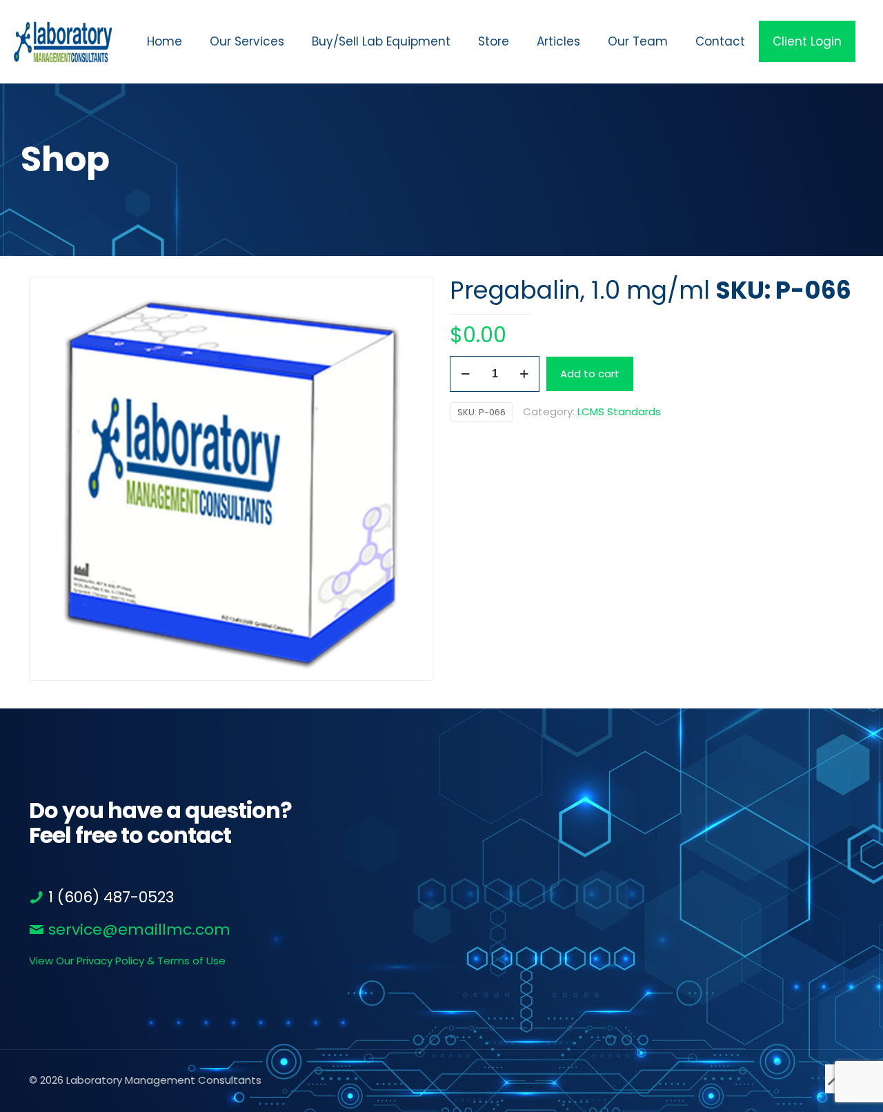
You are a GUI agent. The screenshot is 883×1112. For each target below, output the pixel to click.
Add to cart (589, 373)
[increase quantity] (524, 373)
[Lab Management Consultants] (63, 41)
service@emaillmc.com (137, 929)
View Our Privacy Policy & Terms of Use (127, 960)
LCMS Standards (619, 411)
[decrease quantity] (465, 373)
